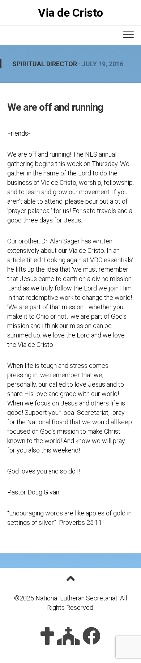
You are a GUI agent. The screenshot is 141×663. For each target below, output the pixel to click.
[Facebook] (91, 636)
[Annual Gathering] (68, 636)
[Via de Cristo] (47, 636)
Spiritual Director (44, 64)
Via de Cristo (70, 13)
